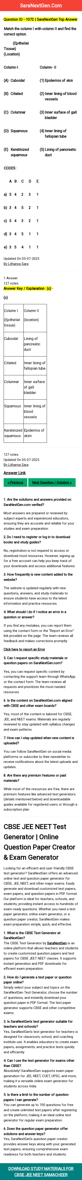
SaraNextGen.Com (41, 5)
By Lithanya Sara (16, 264)
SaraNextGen (57, 943)
